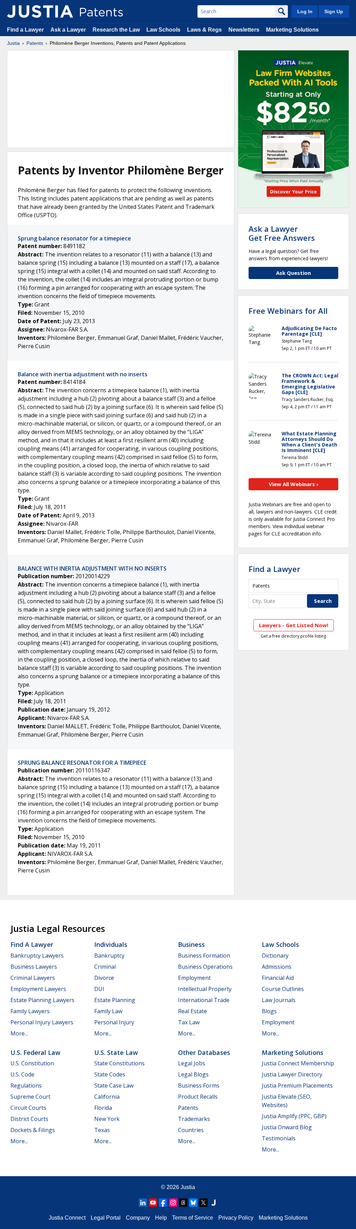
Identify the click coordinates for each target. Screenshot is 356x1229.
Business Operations (205, 966)
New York (107, 1119)
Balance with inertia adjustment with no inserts (82, 374)
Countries (191, 1130)
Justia (13, 43)
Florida (103, 1108)
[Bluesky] (193, 1202)
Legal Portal (106, 1218)
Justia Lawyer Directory (292, 1074)
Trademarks (194, 1119)
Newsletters (243, 30)
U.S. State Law (116, 1052)
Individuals (110, 944)
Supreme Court (30, 1096)
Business (191, 944)
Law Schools (163, 30)
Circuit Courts (28, 1108)
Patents (34, 43)
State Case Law (114, 1085)
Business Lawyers (33, 966)
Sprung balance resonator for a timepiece (74, 238)
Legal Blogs (193, 1074)
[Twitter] (203, 1202)
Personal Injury (114, 1022)
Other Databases (204, 1052)
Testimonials (279, 1138)
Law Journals (279, 1000)
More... (19, 1033)
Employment (194, 978)
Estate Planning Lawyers (42, 1000)
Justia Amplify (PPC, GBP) (294, 1116)
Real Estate (192, 1011)
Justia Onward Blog (287, 1127)
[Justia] (40, 11)
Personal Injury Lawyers (41, 1022)
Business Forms (198, 1085)
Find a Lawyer (25, 30)
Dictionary (275, 955)
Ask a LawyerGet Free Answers (282, 233)
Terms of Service (192, 1218)
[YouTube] (153, 1202)
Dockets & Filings (32, 1130)
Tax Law (189, 1022)
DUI (99, 989)
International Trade (203, 1000)
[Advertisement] (120, 99)
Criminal (105, 966)
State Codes (109, 1074)
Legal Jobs (191, 1063)
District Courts (29, 1119)
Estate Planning (114, 1000)
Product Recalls (198, 1096)
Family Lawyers (30, 1011)
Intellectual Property (205, 989)
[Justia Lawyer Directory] (213, 1202)
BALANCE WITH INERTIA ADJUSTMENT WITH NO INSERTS (92, 568)
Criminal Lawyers (32, 978)
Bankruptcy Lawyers (37, 955)
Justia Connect (67, 1218)
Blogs (269, 1011)
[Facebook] (163, 1202)
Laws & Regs (204, 30)
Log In (305, 11)
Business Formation (204, 955)
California (107, 1096)
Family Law (108, 1011)
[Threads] (183, 1202)
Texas (102, 1130)
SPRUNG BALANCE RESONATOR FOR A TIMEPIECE (82, 763)
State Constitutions (119, 1063)
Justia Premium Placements (297, 1085)
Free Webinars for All (288, 310)
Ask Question (293, 272)
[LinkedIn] (143, 1202)
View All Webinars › (293, 484)
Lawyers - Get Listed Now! (293, 625)
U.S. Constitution (32, 1063)
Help (161, 1218)
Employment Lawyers (38, 989)
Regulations (26, 1085)
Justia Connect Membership (298, 1063)
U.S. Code (22, 1074)
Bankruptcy (109, 955)
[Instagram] (173, 1202)
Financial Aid (278, 978)
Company (138, 1218)
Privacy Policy (235, 1218)
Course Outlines (283, 989)
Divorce (104, 978)
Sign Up (333, 11)
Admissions (276, 966)
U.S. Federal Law (35, 1052)
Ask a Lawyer (68, 30)
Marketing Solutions (292, 30)
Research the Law (116, 30)
